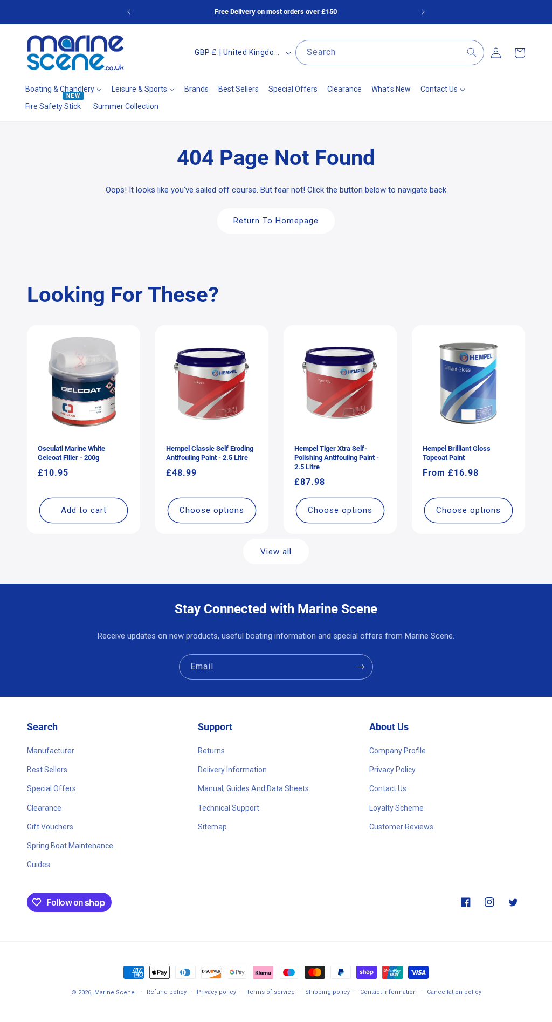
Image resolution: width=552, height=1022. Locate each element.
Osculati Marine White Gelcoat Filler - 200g (71, 453)
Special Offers (51, 788)
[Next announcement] (423, 12)
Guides (38, 864)
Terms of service (270, 992)
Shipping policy (327, 992)
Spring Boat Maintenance (70, 845)
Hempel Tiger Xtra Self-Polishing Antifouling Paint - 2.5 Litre (336, 457)
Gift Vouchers (50, 826)
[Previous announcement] (129, 12)
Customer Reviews (401, 826)
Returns (211, 750)
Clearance (44, 808)
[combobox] (390, 52)
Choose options (212, 510)
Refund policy (167, 992)
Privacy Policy (392, 769)
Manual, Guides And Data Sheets (253, 788)
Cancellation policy (454, 992)
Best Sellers (47, 769)
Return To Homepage (276, 220)
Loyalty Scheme (396, 808)
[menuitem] (63, 89)
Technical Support (228, 808)
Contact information (388, 992)
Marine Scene (114, 992)
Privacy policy (216, 992)
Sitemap (212, 826)
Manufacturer (50, 750)
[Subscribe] (360, 667)
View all (276, 552)
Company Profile (397, 750)
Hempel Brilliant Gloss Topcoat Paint (457, 453)
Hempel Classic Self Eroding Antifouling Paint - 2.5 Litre (209, 453)
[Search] (472, 52)
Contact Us (387, 788)
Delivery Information (232, 769)
